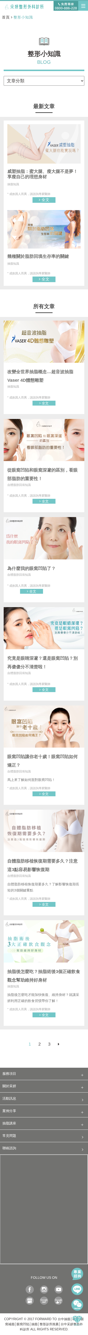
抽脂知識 (13, 184)
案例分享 (9, 1111)
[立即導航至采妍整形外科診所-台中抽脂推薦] (29, 1302)
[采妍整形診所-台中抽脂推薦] (28, 6)
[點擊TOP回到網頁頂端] (77, 1320)
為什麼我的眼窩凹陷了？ (31, 568)
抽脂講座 (9, 1123)
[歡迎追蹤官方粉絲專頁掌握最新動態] (29, 1291)
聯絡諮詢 (9, 1148)
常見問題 (9, 1136)
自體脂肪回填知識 (19, 485)
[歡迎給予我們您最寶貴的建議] (58, 1302)
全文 (45, 200)
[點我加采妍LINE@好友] (77, 1289)
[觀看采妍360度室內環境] (44, 1302)
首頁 (6, 17)
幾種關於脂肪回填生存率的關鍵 (38, 256)
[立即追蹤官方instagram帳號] (44, 1291)
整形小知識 (23, 17)
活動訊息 (9, 1098)
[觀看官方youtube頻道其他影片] (58, 1291)
